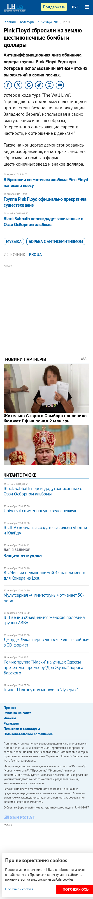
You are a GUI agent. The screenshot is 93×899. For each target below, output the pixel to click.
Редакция (11, 723)
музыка (14, 241)
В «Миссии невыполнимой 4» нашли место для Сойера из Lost (44, 575)
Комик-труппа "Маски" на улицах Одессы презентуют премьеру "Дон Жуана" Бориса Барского (43, 667)
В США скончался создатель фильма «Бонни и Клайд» (45, 530)
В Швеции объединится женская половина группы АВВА (44, 620)
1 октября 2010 (49, 22)
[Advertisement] (46, 304)
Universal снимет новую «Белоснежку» (40, 511)
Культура (27, 22)
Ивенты (10, 718)
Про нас (10, 707)
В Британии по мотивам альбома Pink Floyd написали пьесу (46, 182)
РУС (75, 7)
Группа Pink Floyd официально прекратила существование (45, 202)
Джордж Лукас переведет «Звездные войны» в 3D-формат (46, 642)
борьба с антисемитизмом (56, 241)
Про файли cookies (19, 889)
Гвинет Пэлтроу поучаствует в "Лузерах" (41, 690)
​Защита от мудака (23, 555)
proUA (35, 254)
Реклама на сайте (17, 712)
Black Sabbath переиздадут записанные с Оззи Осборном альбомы (43, 222)
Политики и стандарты (22, 728)
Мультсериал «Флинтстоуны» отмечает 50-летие (44, 597)
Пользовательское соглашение (28, 734)
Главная (10, 22)
